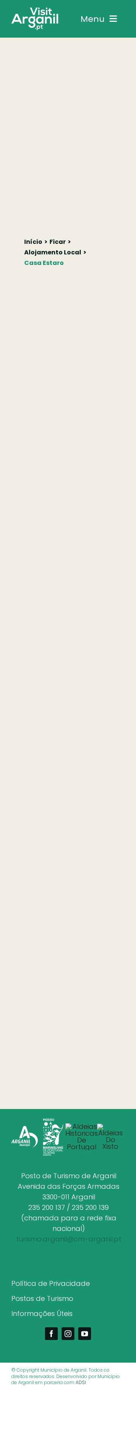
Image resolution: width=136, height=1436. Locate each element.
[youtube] (84, 1333)
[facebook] (51, 1333)
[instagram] (68, 1333)
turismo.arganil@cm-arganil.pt (68, 1239)
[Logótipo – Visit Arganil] (34, 10)
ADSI (81, 1382)
